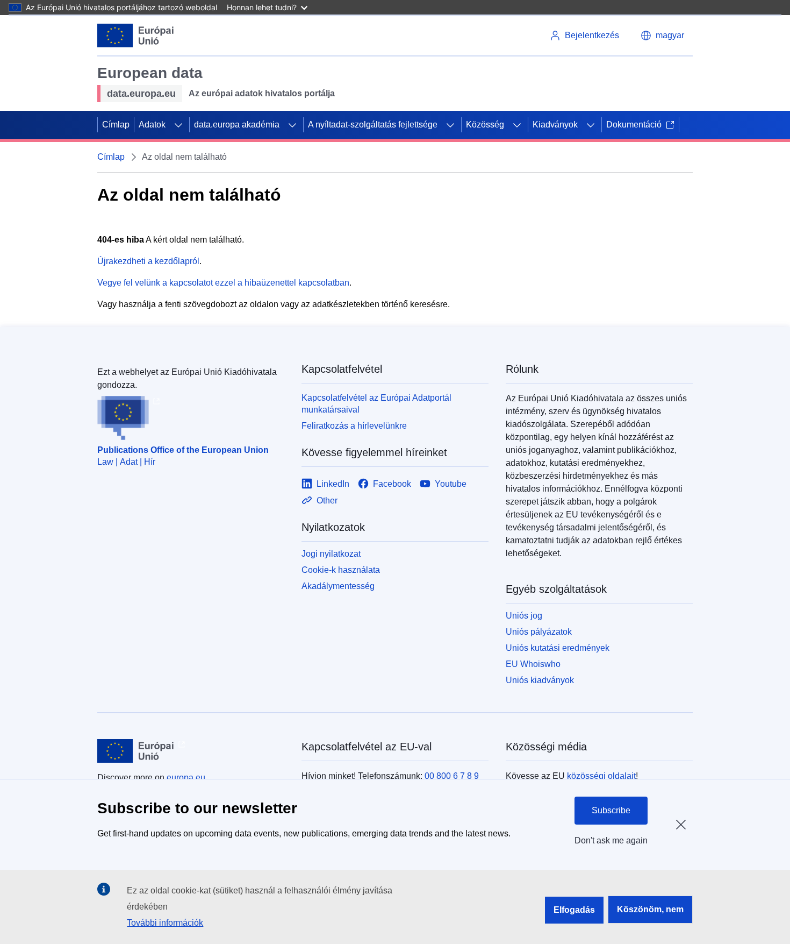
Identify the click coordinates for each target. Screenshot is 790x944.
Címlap (116, 124)
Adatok (152, 124)
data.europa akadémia (236, 124)
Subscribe (611, 810)
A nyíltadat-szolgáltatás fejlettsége (372, 124)
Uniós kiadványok (540, 680)
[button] (662, 35)
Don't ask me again (611, 840)
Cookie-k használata (340, 569)
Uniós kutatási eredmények (557, 647)
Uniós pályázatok (539, 631)
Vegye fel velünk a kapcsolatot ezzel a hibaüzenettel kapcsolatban (223, 282)
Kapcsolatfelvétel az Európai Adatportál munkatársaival (376, 403)
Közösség (485, 124)
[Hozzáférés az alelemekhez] (178, 125)
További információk (165, 922)
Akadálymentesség (338, 586)
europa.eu (186, 777)
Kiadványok (555, 124)
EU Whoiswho (533, 664)
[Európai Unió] (135, 35)
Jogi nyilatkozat (331, 553)
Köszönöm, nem (650, 909)
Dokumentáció (634, 124)
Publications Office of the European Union (183, 450)
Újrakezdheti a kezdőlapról (148, 261)
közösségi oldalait (601, 775)
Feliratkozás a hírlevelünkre (354, 425)
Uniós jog (524, 615)
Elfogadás (574, 909)
